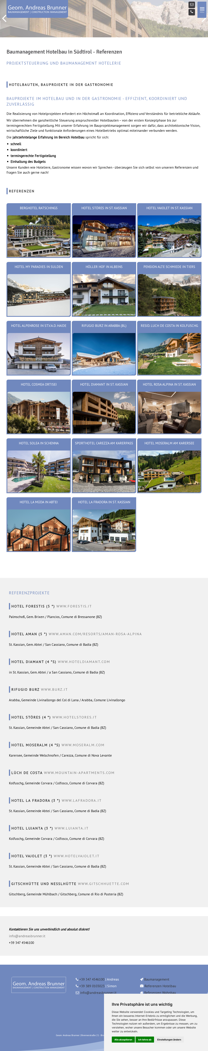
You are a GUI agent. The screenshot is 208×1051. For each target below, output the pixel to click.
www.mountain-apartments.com (79, 772)
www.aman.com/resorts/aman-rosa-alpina (95, 634)
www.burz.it (54, 689)
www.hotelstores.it (74, 717)
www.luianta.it (72, 828)
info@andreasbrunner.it (27, 936)
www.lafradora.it (82, 800)
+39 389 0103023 (91, 986)
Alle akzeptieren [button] (123, 1039)
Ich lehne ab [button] (144, 1039)
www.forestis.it (74, 606)
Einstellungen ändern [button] (169, 1039)
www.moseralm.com (83, 745)
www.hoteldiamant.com (84, 661)
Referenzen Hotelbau (160, 986)
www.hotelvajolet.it (77, 856)
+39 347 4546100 (91, 979)
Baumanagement (156, 979)
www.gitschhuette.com (103, 883)
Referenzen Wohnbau (160, 992)
